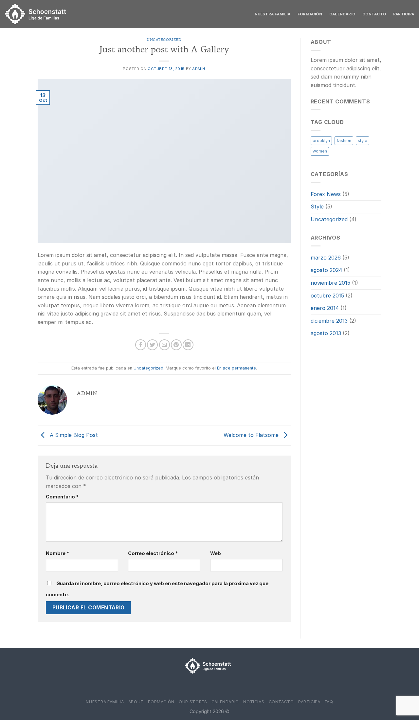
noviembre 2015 (330, 282)
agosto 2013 (326, 333)
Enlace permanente (236, 368)
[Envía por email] (164, 344)
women (320, 151)
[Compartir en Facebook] (140, 344)
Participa (403, 14)
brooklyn (321, 140)
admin (198, 68)
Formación (310, 14)
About (136, 701)
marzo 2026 (326, 257)
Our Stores (193, 701)
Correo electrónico (153, 553)
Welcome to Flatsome (252, 435)
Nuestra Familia (272, 14)
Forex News (326, 194)
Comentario (62, 496)
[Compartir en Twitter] (152, 344)
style (362, 140)
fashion (344, 140)
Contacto (374, 14)
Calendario (342, 14)
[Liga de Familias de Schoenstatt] (37, 14)
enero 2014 (325, 308)
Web (215, 553)
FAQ (329, 701)
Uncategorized (164, 39)
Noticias (253, 701)
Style (317, 206)
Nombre (57, 553)
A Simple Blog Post (73, 435)
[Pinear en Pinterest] (176, 344)
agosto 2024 (326, 270)
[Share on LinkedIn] (188, 344)
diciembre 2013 (329, 320)
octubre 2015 (327, 295)
